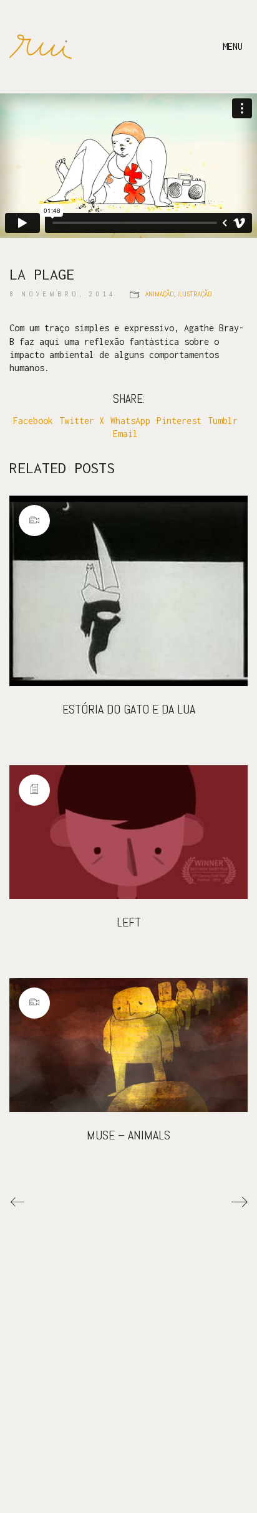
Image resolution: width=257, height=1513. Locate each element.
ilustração (194, 294)
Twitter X (81, 420)
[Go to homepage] (40, 47)
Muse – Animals (128, 1135)
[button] (235, 46)
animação (159, 294)
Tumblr (223, 420)
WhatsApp (130, 420)
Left (129, 922)
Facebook (33, 420)
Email (125, 433)
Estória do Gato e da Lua (128, 709)
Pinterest (179, 420)
